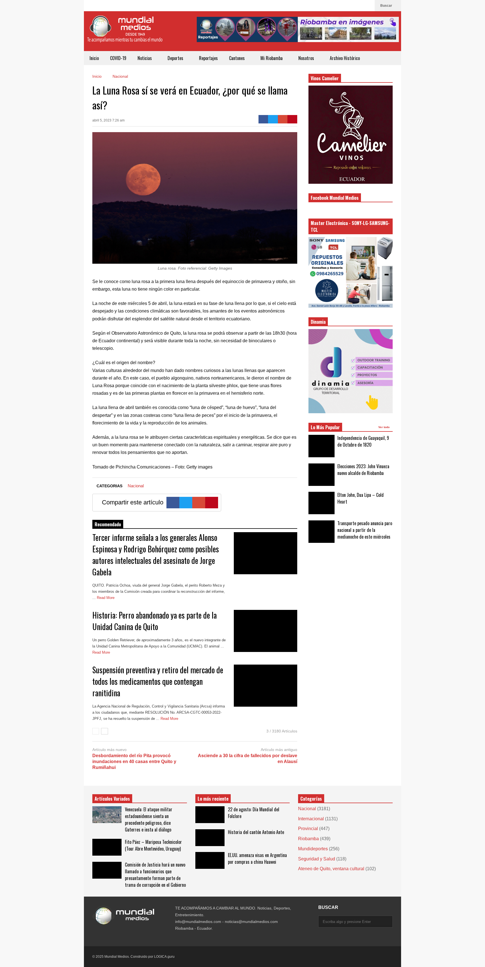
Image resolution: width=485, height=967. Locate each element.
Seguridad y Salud (316, 858)
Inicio (94, 58)
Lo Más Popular (325, 427)
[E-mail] (283, 119)
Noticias (145, 58)
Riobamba (308, 838)
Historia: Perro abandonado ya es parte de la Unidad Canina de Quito (154, 620)
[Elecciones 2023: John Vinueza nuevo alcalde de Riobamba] (321, 474)
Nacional (136, 485)
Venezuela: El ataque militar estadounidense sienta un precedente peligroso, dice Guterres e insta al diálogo (148, 819)
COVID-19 (118, 58)
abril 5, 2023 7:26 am (108, 120)
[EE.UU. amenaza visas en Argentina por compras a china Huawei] (210, 860)
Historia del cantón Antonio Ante (256, 832)
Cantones (237, 58)
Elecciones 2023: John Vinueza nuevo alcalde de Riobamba (363, 469)
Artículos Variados (112, 798)
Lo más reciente (213, 798)
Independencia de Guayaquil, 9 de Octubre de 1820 (363, 441)
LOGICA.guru (164, 957)
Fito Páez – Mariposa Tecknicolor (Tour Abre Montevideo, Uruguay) (153, 845)
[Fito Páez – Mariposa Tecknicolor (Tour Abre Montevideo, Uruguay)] (107, 847)
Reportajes (208, 58)
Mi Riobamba (272, 58)
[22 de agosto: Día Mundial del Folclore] (210, 814)
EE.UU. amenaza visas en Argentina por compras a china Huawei (257, 858)
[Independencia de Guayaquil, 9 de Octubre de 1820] (321, 446)
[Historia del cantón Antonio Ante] (210, 837)
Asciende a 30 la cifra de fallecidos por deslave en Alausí (247, 758)
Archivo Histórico (345, 58)
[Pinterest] (292, 119)
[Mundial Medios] (124, 33)
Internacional (311, 818)
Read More (106, 598)
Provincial (308, 828)
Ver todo (384, 427)
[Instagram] (359, 5)
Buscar (386, 6)
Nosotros (306, 58)
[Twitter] (273, 119)
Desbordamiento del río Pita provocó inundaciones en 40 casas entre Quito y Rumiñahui (134, 761)
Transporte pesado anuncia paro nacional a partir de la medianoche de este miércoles (364, 530)
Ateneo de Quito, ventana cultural (331, 868)
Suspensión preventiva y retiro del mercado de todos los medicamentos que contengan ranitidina (157, 681)
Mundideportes (313, 848)
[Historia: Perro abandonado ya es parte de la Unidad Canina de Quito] (265, 631)
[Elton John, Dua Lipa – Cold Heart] (321, 503)
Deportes (176, 58)
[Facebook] (368, 5)
